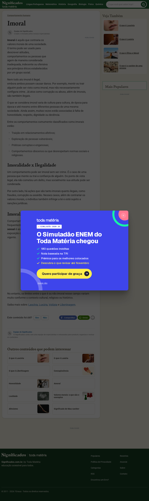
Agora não (42, 283)
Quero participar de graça (62, 274)
